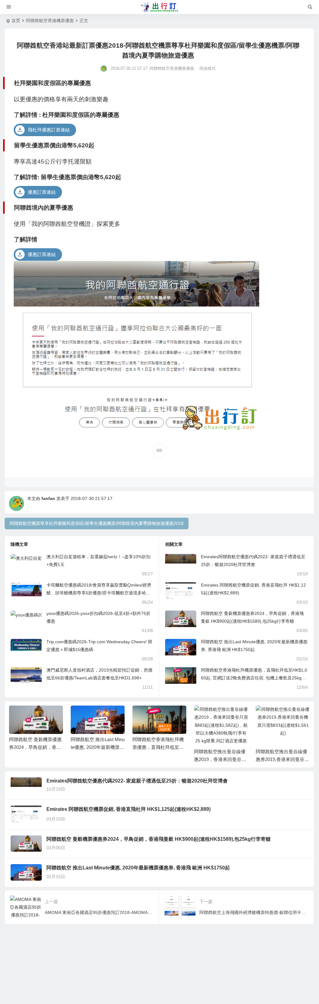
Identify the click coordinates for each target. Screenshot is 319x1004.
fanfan (48, 498)
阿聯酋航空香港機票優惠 (50, 20)
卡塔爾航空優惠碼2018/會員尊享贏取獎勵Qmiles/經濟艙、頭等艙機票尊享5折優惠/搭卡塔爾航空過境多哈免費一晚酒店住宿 (98, 593)
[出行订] (159, 7)
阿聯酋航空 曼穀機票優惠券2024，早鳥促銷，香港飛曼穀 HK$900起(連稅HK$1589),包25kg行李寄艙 (158, 839)
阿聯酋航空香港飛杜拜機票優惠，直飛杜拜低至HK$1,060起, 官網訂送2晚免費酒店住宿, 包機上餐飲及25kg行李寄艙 (254, 678)
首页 (16, 20)
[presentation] (273, 715)
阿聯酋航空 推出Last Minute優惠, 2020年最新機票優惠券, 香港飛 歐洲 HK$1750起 (138, 867)
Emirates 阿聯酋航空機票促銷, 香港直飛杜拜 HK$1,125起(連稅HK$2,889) (128, 809)
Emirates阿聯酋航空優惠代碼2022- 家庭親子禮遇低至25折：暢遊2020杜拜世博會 (137, 780)
